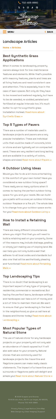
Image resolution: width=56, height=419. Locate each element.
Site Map (41, 408)
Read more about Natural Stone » (34, 375)
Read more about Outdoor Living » (31, 211)
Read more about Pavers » (37, 159)
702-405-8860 (30, 2)
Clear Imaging (30, 411)
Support (41, 411)
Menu (10, 31)
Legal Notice (30, 408)
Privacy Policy (17, 408)
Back (50, 31)
